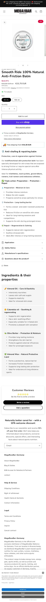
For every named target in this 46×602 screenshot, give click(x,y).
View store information (12, 139)
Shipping (13, 87)
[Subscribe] (39, 445)
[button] (4, 11)
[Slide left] (18, 65)
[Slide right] (27, 65)
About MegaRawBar (11, 461)
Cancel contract (10, 530)
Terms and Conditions (12, 516)
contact (7, 475)
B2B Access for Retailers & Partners (17, 470)
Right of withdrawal (11, 493)
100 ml (17, 100)
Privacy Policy (9, 521)
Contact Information (11, 503)
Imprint (7, 526)
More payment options (23, 127)
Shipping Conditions (11, 488)
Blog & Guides (9, 465)
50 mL (6, 100)
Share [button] (6, 265)
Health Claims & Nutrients (14, 498)
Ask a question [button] (23, 408)
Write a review (23, 402)
